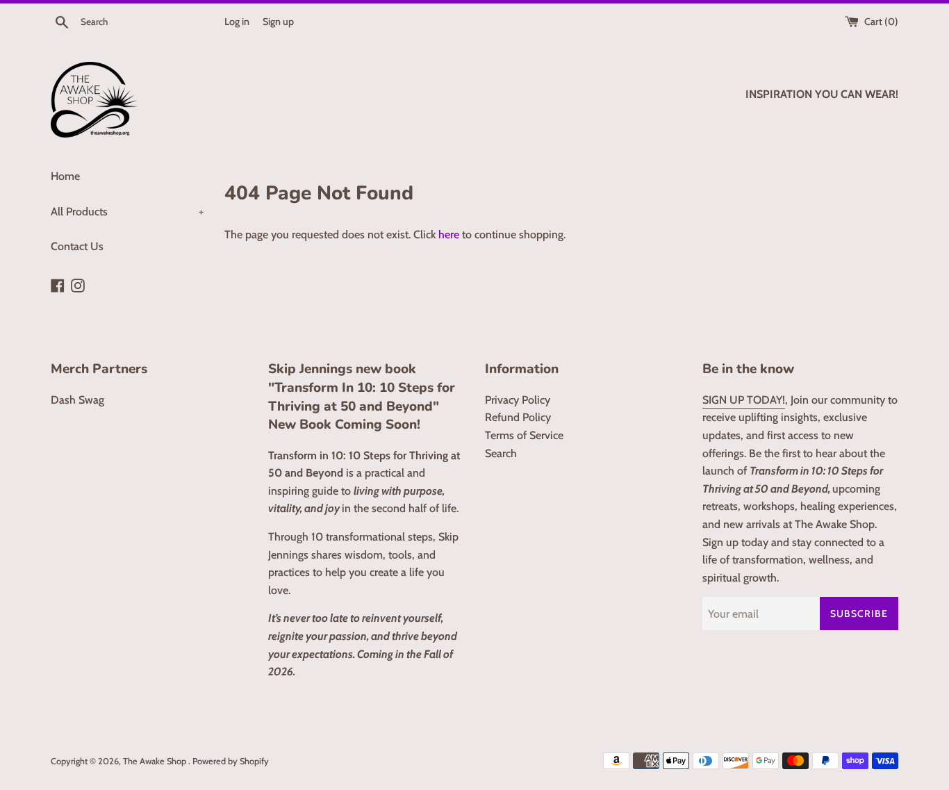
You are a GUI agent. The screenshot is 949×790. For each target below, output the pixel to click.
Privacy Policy (517, 399)
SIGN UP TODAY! (743, 399)
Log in (236, 21)
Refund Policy (518, 417)
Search (501, 453)
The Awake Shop (155, 761)
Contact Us (77, 246)
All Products (127, 211)
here (448, 234)
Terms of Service (524, 435)
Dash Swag (77, 399)
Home (65, 176)
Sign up (278, 21)
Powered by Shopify (230, 761)
